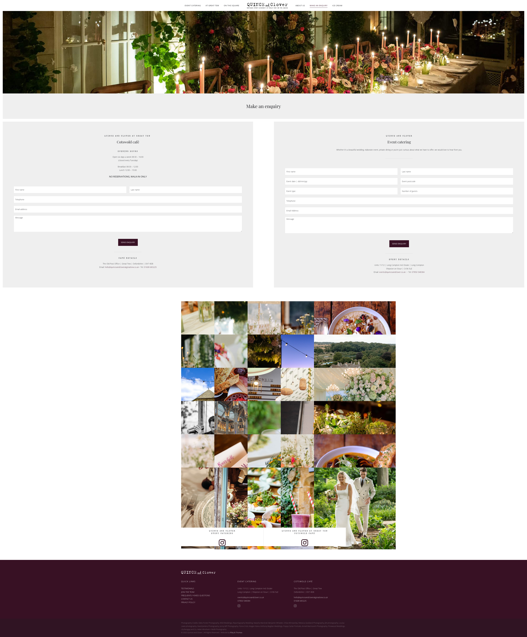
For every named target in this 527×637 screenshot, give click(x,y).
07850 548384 (418, 272)
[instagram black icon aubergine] (222, 540)
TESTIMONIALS (187, 588)
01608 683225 (150, 267)
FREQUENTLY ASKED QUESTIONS (195, 595)
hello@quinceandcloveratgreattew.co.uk (122, 267)
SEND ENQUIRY (128, 242)
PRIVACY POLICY (188, 602)
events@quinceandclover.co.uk (392, 272)
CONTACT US (187, 599)
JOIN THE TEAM (187, 592)
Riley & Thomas (236, 632)
